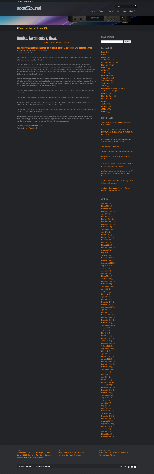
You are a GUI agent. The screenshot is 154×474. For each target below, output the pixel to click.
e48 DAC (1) (105, 70)
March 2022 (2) (106, 235)
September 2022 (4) (108, 229)
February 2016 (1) (107, 338)
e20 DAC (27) (106, 109)
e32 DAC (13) (106, 93)
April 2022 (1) (106, 232)
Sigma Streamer (45, 455)
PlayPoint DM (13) (107, 65)
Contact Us (116, 453)
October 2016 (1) (107, 323)
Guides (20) (105, 55)
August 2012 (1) (106, 426)
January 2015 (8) (107, 359)
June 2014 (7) (106, 372)
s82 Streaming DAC (36, 126)
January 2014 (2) (107, 385)
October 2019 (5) (107, 260)
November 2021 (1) (108, 240)
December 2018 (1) (108, 281)
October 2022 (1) (107, 227)
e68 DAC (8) (105, 68)
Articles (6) (105, 86)
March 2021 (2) (106, 245)
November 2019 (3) (108, 258)
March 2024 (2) (106, 206)
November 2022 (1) (108, 224)
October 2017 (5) (107, 304)
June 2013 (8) (106, 403)
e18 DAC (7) (105, 112)
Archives (59, 42)
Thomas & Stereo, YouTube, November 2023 (117, 152)
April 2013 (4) (106, 408)
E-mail (25, 128)
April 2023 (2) (106, 214)
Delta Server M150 (32, 455)
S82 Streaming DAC (24, 453)
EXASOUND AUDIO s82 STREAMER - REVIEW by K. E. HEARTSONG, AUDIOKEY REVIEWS (117, 132)
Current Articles (49, 42)
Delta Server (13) (107, 75)
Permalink (32, 128)
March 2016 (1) (106, 336)
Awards (26, 457)
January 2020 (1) (107, 255)
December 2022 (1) (108, 222)
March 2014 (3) (106, 380)
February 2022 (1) (107, 237)
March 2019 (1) (106, 276)
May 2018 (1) (105, 294)
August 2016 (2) (106, 328)
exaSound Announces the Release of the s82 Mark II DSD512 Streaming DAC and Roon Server (54, 47)
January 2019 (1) (107, 279)
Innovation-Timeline (36, 457)
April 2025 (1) (106, 203)
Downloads (124, 453)
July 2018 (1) (105, 289)
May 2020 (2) (105, 253)
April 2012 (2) (106, 431)
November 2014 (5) (108, 364)
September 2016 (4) (108, 325)
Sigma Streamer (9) (108, 80)
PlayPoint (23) (106, 99)
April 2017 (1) (106, 310)
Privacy (112, 455)
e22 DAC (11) (106, 104)
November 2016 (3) (108, 320)
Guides (74, 453)
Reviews (20, 457)
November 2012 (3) (108, 418)
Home (101, 453)
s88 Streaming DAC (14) (109, 62)
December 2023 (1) (108, 209)
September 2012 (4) (108, 424)
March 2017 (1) (106, 312)
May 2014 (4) (105, 374)
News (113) (105, 52)
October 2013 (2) (107, 393)
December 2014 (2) (108, 361)
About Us (107, 453)
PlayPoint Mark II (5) (108, 96)
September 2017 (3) (108, 307)
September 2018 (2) (108, 286)
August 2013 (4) (106, 398)
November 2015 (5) (108, 343)
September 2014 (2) (108, 369)
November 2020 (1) (108, 247)
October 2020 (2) (107, 250)
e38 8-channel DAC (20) (109, 91)
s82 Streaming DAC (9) (109, 60)
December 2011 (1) (107, 437)
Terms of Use (104, 455)
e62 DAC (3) (105, 73)
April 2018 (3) (106, 297)
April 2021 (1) (106, 242)
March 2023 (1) (106, 216)
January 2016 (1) (107, 341)
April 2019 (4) (106, 273)
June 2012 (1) (106, 429)
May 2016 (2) (105, 333)
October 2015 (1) (107, 346)
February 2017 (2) (107, 315)
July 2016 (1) (105, 330)
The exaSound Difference (110, 147)
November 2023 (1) (108, 211)
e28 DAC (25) (106, 106)
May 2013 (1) (105, 406)
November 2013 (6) (108, 390)
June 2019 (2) (106, 271)
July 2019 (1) (105, 268)
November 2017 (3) (108, 302)
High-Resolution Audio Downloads (69, 455)
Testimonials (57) (107, 83)
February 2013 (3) (107, 411)
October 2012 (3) (107, 421)
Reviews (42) (105, 57)
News (26, 126)
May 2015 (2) (105, 351)
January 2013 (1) (107, 413)
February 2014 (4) (107, 382)
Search (135, 6)
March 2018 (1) (106, 299)
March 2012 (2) (106, 434)
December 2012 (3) (108, 416)
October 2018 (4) (107, 284)
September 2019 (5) (108, 263)
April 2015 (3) (106, 354)
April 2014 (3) (106, 377)
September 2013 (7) (108, 395)
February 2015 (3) (107, 356)
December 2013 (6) (108, 387)
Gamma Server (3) (107, 78)
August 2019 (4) (106, 266)
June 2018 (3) (106, 292)
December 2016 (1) (108, 317)
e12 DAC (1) (105, 101)
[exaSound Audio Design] (29, 8)
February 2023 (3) (107, 219)
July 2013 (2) (105, 400)
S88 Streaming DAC (39, 453)
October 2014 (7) (107, 367)
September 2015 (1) (108, 349)
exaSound (20, 50)
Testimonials (67, 453)
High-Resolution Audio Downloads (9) (114, 88)
